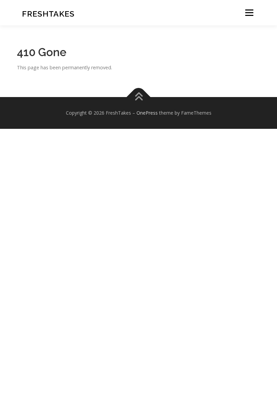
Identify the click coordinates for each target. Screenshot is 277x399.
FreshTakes (48, 13)
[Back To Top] (139, 97)
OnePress (147, 113)
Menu (249, 12)
